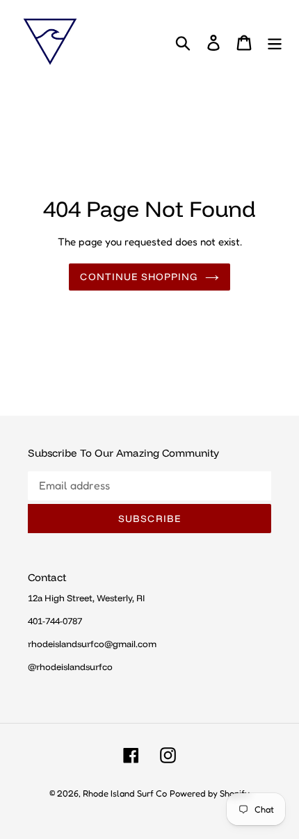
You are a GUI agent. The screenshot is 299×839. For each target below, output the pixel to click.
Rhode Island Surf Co (125, 793)
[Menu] (274, 42)
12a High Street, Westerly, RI (86, 597)
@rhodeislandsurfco (70, 666)
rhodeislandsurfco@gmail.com (92, 643)
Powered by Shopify (210, 793)
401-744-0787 (55, 620)
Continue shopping (138, 276)
